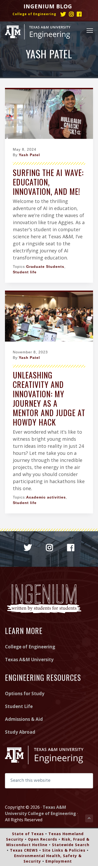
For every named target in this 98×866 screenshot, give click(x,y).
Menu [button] (84, 30)
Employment (58, 861)
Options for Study (24, 693)
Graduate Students (45, 266)
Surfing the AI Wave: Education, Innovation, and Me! (48, 182)
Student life (25, 272)
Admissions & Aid (24, 719)
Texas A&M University (29, 659)
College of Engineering (34, 14)
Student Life (19, 706)
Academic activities (46, 497)
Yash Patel (29, 155)
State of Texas (28, 833)
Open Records (42, 839)
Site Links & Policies (63, 850)
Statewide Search (70, 844)
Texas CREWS (24, 850)
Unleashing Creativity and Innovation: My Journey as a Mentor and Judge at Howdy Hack (49, 398)
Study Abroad (20, 732)
